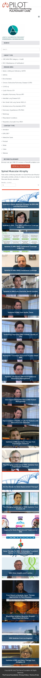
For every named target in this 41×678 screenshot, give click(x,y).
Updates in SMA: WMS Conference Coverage (20, 270)
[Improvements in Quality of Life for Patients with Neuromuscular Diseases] (20, 416)
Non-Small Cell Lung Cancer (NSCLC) (14, 102)
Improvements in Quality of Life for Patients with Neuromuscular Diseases (20, 421)
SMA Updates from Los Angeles (20, 638)
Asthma (5, 75)
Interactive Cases (8, 137)
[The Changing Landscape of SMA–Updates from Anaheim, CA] (20, 502)
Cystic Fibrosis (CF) (9, 90)
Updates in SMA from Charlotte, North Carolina (20, 291)
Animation (6, 129)
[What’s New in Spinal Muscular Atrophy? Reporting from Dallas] (20, 611)
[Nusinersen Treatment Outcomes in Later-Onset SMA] (20, 351)
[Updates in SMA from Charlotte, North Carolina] (20, 286)
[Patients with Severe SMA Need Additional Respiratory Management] (20, 372)
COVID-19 (6, 86)
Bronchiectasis (7, 79)
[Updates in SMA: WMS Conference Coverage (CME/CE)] (20, 242)
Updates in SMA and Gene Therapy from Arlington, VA (20, 661)
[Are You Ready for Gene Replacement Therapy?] (20, 481)
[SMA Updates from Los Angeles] (20, 632)
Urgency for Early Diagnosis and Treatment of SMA (20, 531)
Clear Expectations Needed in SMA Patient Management (20, 400)
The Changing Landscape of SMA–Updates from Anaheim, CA (20, 508)
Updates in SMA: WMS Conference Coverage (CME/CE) (20, 247)
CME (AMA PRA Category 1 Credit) (13, 59)
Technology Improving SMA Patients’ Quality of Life (20, 335)
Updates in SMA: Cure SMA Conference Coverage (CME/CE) (20, 226)
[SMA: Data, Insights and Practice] (20, 567)
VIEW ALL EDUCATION (20, 166)
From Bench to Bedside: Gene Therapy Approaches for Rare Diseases (20, 596)
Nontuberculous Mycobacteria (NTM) (14, 106)
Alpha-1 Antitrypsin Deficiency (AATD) (14, 71)
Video (4, 149)
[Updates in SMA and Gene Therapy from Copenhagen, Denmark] (20, 437)
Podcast (5, 141)
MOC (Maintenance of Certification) (13, 63)
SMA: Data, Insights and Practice (20, 573)
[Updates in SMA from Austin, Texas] (20, 307)
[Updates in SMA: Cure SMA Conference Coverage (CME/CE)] (20, 221)
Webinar (5, 153)
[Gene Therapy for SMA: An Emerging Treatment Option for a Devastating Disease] (20, 546)
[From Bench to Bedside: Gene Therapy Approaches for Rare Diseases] (20, 590)
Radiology (6, 114)
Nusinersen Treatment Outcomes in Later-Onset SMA (20, 356)
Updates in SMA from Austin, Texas (20, 312)
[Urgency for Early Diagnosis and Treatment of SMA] (20, 525)
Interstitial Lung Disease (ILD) (11, 98)
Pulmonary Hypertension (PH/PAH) (13, 110)
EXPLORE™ (6, 133)
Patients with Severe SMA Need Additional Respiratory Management (20, 377)
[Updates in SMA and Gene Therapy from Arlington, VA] (20, 655)
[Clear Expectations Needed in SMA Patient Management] (20, 395)
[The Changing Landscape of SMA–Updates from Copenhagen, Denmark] (20, 460)
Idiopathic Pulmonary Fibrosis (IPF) (13, 94)
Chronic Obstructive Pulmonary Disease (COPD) (17, 82)
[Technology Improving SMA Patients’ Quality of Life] (20, 330)
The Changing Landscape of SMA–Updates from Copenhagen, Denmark (20, 466)
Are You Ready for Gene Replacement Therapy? (20, 487)
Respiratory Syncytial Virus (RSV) (13, 122)
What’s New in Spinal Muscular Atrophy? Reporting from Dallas (20, 617)
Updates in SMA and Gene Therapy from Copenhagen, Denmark (20, 443)
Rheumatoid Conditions (10, 118)
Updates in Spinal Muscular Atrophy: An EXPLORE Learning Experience (20, 205)
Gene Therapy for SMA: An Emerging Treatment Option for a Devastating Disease (20, 552)
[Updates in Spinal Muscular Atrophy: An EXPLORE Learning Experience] (20, 199)
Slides (4, 145)
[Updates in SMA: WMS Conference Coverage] (20, 265)
